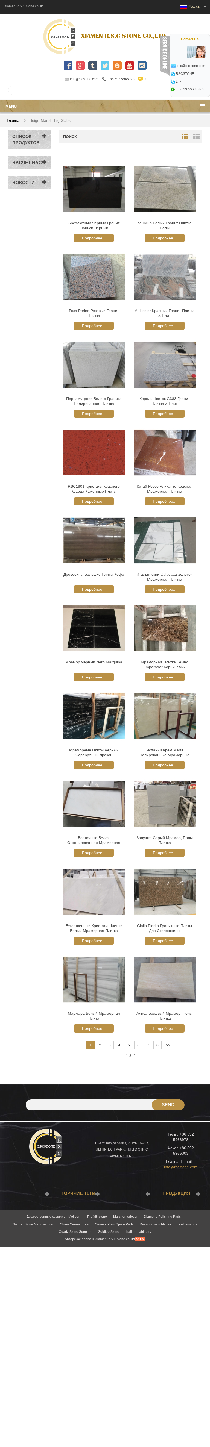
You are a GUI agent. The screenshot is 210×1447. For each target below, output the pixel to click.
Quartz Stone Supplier (75, 1232)
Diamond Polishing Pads (162, 1217)
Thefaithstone (97, 1217)
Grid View (184, 136)
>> (168, 1045)
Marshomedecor (125, 1217)
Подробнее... (94, 238)
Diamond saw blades (155, 1224)
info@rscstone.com (84, 79)
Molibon (74, 1217)
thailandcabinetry (138, 1232)
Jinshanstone (187, 1224)
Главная (14, 120)
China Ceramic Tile (74, 1224)
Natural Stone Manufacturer (33, 1224)
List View (196, 136)
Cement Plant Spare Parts (114, 1224)
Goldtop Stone (108, 1232)
